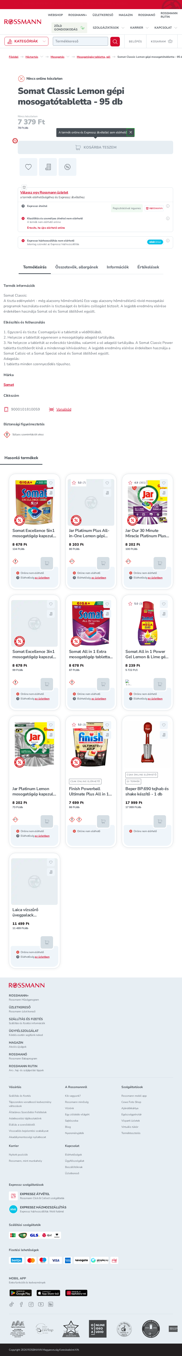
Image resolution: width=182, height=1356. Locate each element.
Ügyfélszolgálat (74, 1161)
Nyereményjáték (74, 1133)
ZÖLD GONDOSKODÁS (65, 28)
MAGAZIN (126, 15)
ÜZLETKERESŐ (103, 15)
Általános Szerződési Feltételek (28, 1112)
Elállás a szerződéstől (22, 1124)
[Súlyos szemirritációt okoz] (15, 561)
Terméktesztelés (130, 1133)
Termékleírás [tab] (35, 267)
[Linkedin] (50, 1304)
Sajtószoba (71, 1120)
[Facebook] (21, 1304)
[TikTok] (11, 1304)
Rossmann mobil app (134, 1096)
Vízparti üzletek (130, 1120)
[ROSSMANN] (26, 985)
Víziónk (69, 1108)
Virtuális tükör (129, 1127)
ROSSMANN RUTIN (169, 15)
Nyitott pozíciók (18, 1154)
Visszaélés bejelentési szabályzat (28, 1131)
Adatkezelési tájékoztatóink (25, 1118)
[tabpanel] (91, 358)
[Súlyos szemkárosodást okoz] (72, 561)
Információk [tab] (118, 267)
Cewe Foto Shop (131, 1102)
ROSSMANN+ (77, 15)
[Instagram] (31, 1304)
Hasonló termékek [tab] (21, 457)
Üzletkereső (72, 1173)
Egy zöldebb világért (77, 1114)
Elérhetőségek (73, 1154)
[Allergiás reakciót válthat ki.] (128, 682)
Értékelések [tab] (148, 267)
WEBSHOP (55, 15)
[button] (109, 27)
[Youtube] (41, 1304)
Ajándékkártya (129, 1108)
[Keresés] (115, 41)
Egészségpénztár (131, 1114)
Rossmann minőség (77, 1102)
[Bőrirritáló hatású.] (72, 820)
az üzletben (42, 577)
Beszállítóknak (74, 1167)
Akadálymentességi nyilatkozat (27, 1137)
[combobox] (80, 41)
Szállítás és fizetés (20, 1096)
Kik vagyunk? (73, 1096)
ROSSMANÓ (146, 15)
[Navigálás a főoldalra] (22, 21)
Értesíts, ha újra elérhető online (46, 228)
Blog (68, 1127)
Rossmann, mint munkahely (25, 1161)
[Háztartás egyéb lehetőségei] (42, 56)
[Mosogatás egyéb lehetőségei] (68, 56)
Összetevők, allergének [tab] (76, 267)
